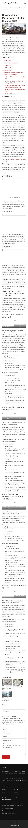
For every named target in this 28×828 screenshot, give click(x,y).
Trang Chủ (4, 789)
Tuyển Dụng (4, 797)
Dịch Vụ (15, 792)
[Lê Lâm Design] (10, 2)
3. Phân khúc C (8, 70)
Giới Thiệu (16, 789)
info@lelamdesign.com (10, 810)
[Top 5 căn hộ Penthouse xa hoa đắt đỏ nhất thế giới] (7, 694)
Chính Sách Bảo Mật (15, 825)
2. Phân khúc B (8, 67)
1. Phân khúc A (8, 65)
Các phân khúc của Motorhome (11, 63)
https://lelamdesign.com (11, 813)
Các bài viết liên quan (10, 93)
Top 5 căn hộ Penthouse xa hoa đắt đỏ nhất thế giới (7, 699)
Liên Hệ (15, 797)
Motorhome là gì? (8, 60)
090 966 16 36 (10, 808)
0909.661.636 (5, 720)
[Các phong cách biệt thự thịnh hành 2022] (18, 682)
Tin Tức (5, 704)
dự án (19, 780)
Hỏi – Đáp (16, 794)
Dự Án (3, 792)
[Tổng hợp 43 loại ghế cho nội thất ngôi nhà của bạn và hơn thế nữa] (7, 682)
